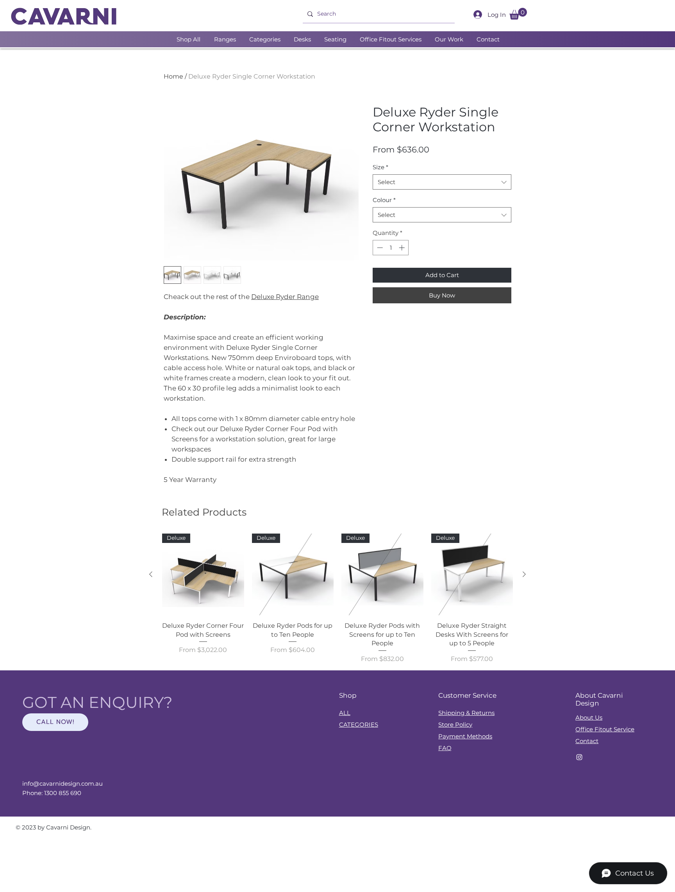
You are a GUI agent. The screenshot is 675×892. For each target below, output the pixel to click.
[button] (518, 14)
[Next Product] (524, 574)
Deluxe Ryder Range (285, 297)
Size (380, 167)
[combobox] (442, 182)
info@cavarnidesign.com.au (62, 783)
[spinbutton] (390, 247)
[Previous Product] (150, 574)
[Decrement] (379, 247)
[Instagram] (579, 757)
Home (173, 76)
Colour (384, 200)
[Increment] (402, 247)
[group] (337, 598)
